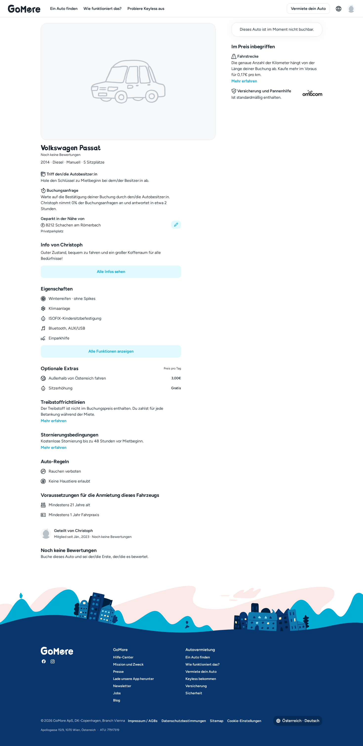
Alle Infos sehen (111, 271)
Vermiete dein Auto (308, 8)
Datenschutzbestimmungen (183, 721)
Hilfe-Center (123, 657)
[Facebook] (44, 661)
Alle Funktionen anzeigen (111, 351)
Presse (118, 672)
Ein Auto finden (64, 8)
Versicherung (196, 686)
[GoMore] (24, 8)
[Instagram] (53, 661)
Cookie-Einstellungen (244, 721)
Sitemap (216, 721)
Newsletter (122, 686)
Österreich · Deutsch (300, 720)
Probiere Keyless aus (145, 8)
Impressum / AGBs (143, 721)
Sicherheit (193, 693)
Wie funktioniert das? (102, 8)
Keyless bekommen (200, 679)
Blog (116, 700)
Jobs (117, 693)
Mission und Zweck (128, 664)
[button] (111, 225)
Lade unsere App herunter (133, 679)
